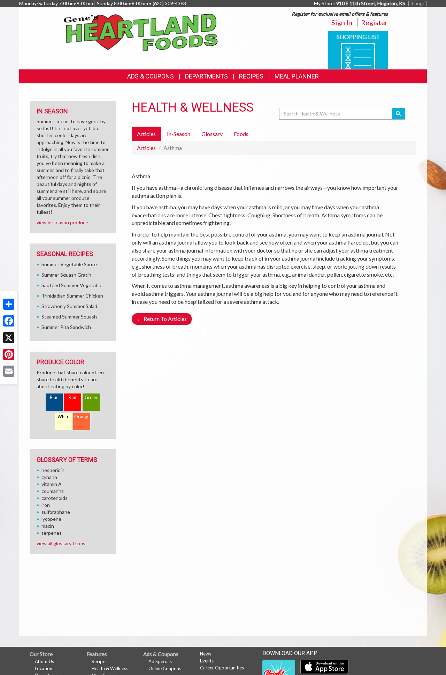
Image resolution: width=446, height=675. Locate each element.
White (63, 416)
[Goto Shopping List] (358, 49)
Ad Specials (160, 661)
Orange (82, 416)
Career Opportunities (222, 667)
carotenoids (54, 498)
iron (45, 505)
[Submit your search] (398, 114)
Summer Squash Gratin (66, 275)
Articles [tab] (146, 133)
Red (72, 397)
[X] (9, 338)
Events (207, 660)
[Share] (9, 304)
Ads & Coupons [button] (150, 76)
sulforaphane (55, 512)
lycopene (51, 519)
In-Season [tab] (178, 133)
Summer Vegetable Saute (69, 264)
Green (91, 397)
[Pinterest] (9, 354)
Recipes (251, 76)
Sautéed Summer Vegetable (71, 285)
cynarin (49, 477)
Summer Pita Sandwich (66, 327)
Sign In (341, 22)
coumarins (52, 491)
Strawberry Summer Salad (69, 306)
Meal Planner (297, 76)
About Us (44, 661)
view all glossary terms (61, 543)
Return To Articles (162, 318)
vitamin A (51, 484)
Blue (54, 397)
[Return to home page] (141, 32)
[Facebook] (9, 321)
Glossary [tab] (212, 133)
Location (43, 668)
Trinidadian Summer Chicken (72, 296)
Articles (146, 147)
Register (374, 22)
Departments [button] (206, 76)
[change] (417, 3)
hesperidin (52, 470)
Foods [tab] (241, 133)
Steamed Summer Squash (69, 317)
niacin (47, 526)
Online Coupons (164, 668)
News (205, 654)
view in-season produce (62, 222)
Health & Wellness (110, 668)
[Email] (9, 371)
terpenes (51, 533)
